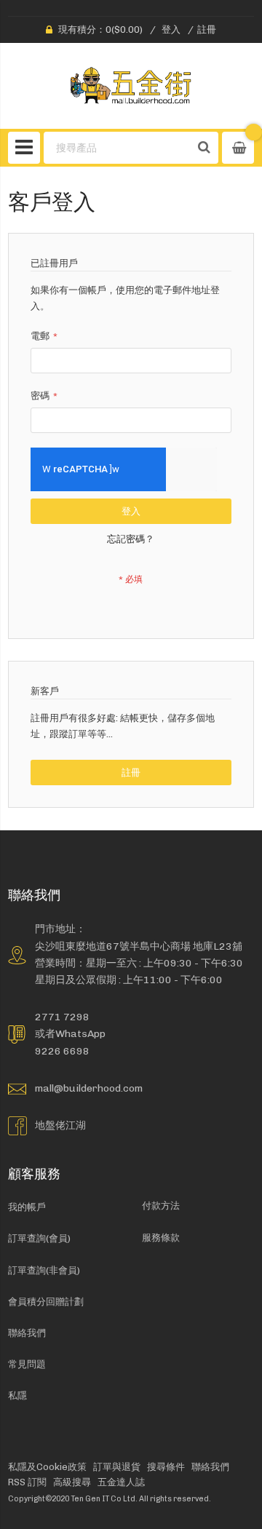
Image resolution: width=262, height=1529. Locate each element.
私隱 (17, 1395)
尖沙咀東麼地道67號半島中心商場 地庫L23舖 (138, 946)
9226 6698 (62, 1051)
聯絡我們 (27, 1332)
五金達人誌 (121, 1482)
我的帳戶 (27, 1207)
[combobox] (117, 147)
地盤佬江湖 (60, 1125)
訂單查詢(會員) (39, 1238)
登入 (171, 29)
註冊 (206, 29)
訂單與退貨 (116, 1466)
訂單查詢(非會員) (44, 1270)
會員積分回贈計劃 (46, 1301)
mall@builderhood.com (89, 1088)
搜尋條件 (166, 1466)
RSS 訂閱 (27, 1482)
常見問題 (27, 1364)
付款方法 (161, 1205)
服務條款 (161, 1237)
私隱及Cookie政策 (47, 1466)
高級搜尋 (72, 1482)
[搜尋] (203, 148)
